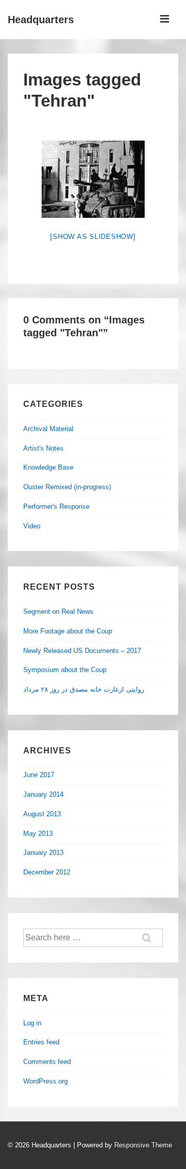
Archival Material (48, 429)
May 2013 (38, 833)
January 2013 (43, 852)
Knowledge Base (48, 467)
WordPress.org (45, 1081)
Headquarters (41, 19)
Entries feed (41, 1042)
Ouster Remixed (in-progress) (67, 487)
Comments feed (47, 1061)
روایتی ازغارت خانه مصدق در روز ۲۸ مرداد (83, 689)
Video (31, 526)
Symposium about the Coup (64, 670)
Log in (32, 1023)
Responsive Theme (143, 1145)
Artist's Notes (43, 448)
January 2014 (43, 794)
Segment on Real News (58, 611)
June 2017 (38, 775)
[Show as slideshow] (92, 236)
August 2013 (42, 814)
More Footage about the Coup (67, 631)
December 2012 (46, 872)
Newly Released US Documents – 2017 (82, 651)
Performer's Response (56, 506)
